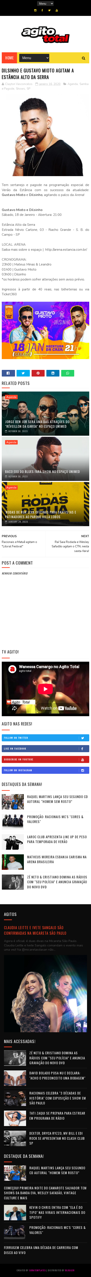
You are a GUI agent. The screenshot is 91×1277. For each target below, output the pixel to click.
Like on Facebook (15, 748)
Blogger (69, 1270)
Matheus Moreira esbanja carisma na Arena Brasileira (57, 859)
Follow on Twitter (16, 737)
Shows (20, 89)
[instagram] (35, 10)
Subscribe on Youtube (18, 759)
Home (9, 57)
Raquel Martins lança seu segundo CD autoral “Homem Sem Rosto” (57, 799)
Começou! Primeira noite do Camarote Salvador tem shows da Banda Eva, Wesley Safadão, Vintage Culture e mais (45, 1192)
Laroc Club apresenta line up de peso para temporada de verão (57, 839)
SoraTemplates (37, 1270)
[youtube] (56, 10)
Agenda (73, 84)
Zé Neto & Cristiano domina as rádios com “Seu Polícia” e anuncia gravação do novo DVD (57, 881)
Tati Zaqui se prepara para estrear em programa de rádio (57, 1116)
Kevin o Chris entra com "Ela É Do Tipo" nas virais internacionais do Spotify (57, 1212)
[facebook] (42, 10)
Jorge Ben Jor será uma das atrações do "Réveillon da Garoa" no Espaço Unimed (37, 424)
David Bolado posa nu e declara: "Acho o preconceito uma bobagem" (57, 1075)
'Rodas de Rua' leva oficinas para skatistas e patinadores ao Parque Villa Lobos (40, 514)
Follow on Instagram (18, 770)
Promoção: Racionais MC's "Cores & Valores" (55, 819)
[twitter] (49, 10)
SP (28, 89)
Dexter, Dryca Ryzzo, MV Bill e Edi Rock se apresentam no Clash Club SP (57, 1138)
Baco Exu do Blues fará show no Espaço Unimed (42, 471)
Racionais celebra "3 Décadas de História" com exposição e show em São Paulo (57, 1098)
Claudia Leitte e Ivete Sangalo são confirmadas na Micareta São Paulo (35, 930)
